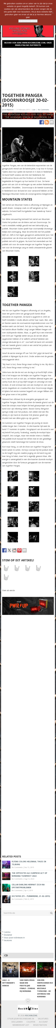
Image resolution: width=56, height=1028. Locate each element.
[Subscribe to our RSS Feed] (46, 122)
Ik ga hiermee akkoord (28, 21)
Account (43, 1022)
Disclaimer (8, 935)
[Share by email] (24, 550)
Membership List (21, 1025)
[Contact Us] (51, 122)
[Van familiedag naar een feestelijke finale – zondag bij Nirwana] (28, 969)
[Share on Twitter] (9, 550)
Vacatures (8, 940)
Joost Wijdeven (8, 110)
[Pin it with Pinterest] (19, 550)
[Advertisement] (28, 69)
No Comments (43, 110)
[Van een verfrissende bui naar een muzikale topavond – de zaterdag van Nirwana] (45, 969)
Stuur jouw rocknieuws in (14, 938)
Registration (40, 1025)
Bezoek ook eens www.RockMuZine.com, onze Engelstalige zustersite (28, 44)
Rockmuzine (31, 1015)
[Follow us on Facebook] (41, 122)
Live (33, 110)
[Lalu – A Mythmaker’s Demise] (10, 969)
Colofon (7, 932)
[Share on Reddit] (14, 550)
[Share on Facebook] (4, 550)
